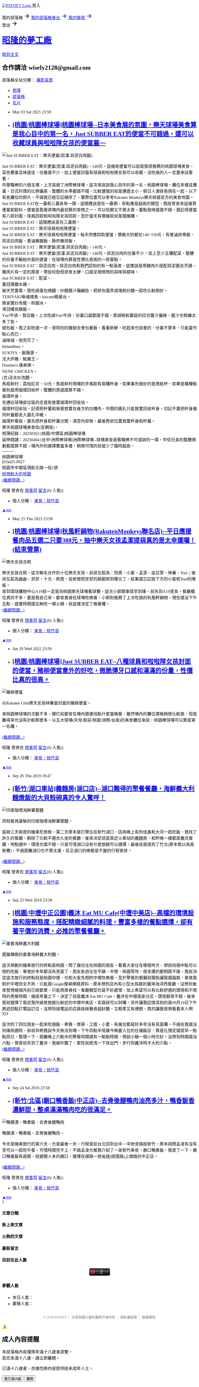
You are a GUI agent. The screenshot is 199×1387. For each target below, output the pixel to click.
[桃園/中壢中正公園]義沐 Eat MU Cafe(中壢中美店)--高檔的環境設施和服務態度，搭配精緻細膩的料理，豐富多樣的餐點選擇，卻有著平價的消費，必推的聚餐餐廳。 (103, 922)
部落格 (18, 97)
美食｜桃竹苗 (46, 501)
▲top (6, 510)
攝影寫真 (44, 80)
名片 (16, 103)
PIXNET (61, 1317)
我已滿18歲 (12, 1379)
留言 (42, 490)
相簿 (16, 90)
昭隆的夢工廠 (27, 40)
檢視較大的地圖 (16, 474)
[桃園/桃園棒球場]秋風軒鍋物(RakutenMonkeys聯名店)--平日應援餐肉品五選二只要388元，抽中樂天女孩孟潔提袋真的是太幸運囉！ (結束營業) (104, 540)
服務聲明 (148, 1317)
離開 (29, 1379)
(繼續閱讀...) (13, 480)
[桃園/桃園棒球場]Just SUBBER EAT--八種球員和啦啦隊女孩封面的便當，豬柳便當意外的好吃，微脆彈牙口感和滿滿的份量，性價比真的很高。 (102, 670)
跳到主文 (10, 54)
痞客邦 (31, 490)
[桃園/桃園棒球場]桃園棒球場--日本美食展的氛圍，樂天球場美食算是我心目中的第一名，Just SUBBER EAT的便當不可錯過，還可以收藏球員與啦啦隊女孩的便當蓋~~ (104, 133)
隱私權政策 (128, 1317)
